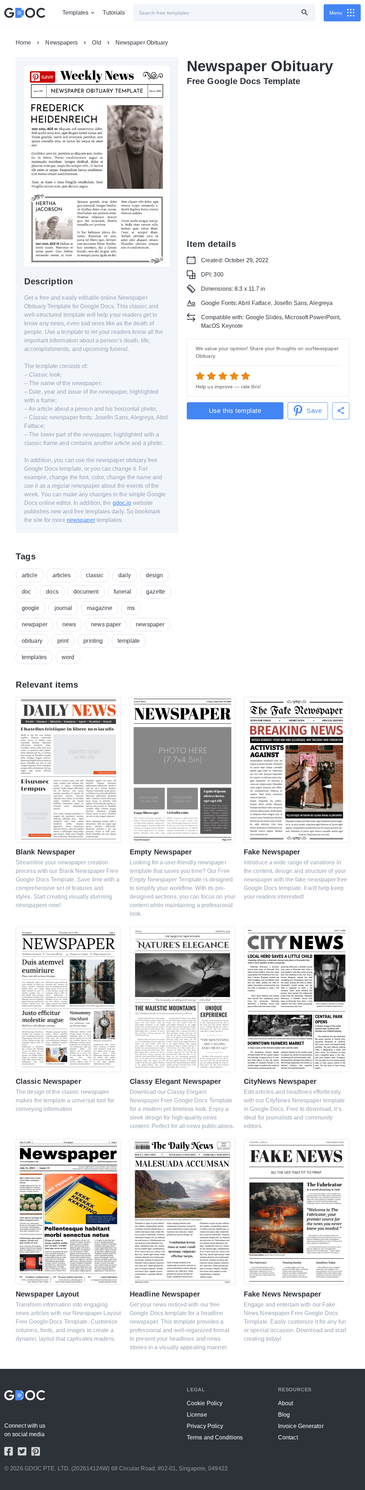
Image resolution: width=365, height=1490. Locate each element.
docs (52, 592)
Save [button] (314, 410)
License (197, 1415)
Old (96, 43)
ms (131, 608)
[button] (340, 410)
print (63, 641)
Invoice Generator (301, 1426)
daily (124, 575)
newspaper (81, 520)
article (29, 575)
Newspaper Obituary (141, 43)
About (285, 1403)
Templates (75, 13)
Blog (284, 1415)
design (154, 575)
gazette (155, 592)
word (68, 657)
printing (93, 641)
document (86, 592)
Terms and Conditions (215, 1437)
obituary (32, 641)
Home (23, 43)
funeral (123, 592)
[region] (268, 161)
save (47, 77)
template (129, 641)
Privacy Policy (205, 1426)
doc (26, 592)
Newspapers (61, 43)
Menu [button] (335, 13)
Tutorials (114, 13)
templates (34, 657)
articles (61, 575)
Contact (288, 1437)
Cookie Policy (204, 1403)
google (31, 608)
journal (63, 608)
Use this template (235, 410)
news (69, 624)
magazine (99, 608)
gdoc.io (122, 503)
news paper (106, 624)
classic (95, 575)
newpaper (34, 624)
